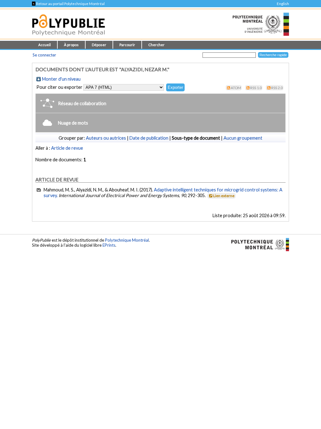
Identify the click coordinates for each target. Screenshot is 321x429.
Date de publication (148, 138)
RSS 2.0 (277, 88)
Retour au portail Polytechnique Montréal (68, 4)
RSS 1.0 (256, 88)
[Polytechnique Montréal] (257, 244)
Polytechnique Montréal (127, 240)
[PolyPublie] (68, 37)
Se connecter (44, 54)
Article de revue (67, 148)
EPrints (109, 245)
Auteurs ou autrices (106, 138)
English (283, 4)
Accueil (44, 45)
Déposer (99, 45)
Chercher (156, 45)
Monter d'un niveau (61, 79)
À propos (71, 45)
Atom (236, 88)
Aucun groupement (243, 138)
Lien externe (223, 195)
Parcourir (127, 45)
